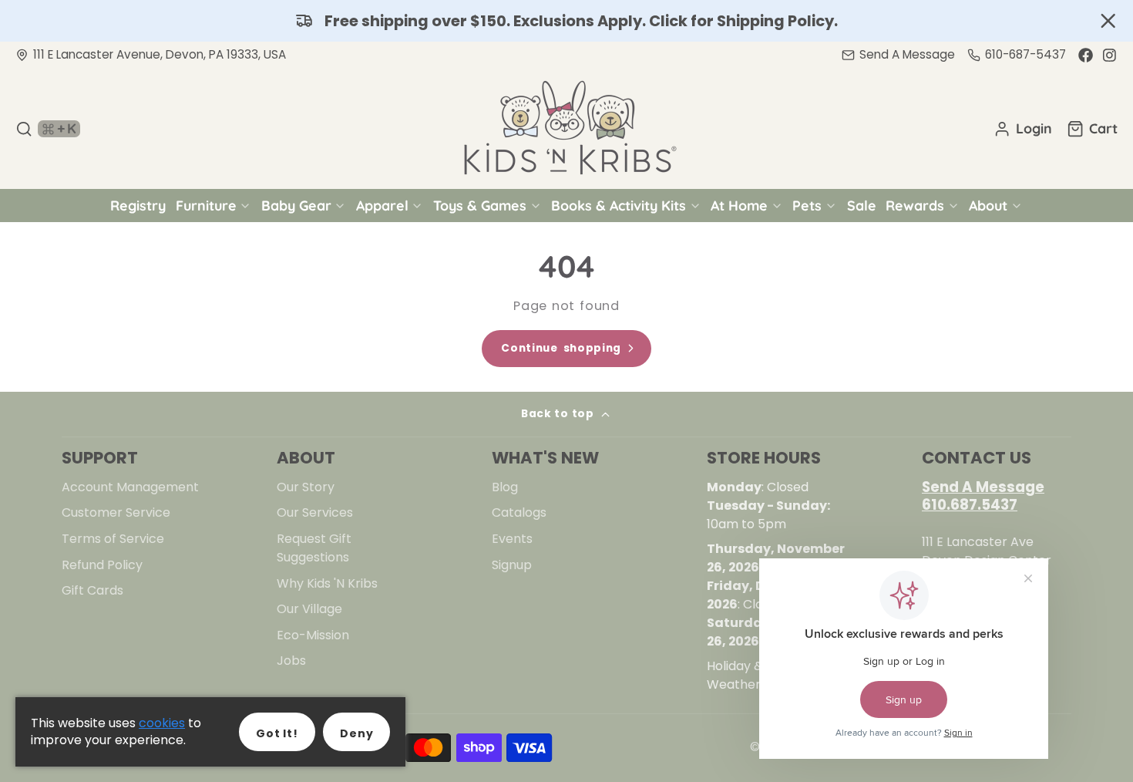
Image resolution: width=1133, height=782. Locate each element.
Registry (138, 205)
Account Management (130, 487)
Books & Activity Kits (618, 205)
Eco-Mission (313, 635)
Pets (807, 205)
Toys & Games (479, 205)
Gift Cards (92, 590)
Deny (356, 733)
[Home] (566, 128)
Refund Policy (102, 565)
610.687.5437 (969, 504)
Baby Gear (296, 205)
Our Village (309, 609)
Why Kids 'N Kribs (327, 583)
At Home (739, 205)
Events (512, 539)
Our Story (306, 487)
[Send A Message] (898, 55)
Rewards (915, 205)
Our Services (315, 512)
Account (1022, 128)
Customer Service (116, 512)
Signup (512, 565)
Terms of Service (113, 539)
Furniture (206, 205)
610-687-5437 (1025, 54)
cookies (162, 723)
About (988, 205)
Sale (861, 205)
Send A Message (983, 487)
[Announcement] (566, 21)
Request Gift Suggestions (314, 548)
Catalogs (519, 512)
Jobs (291, 660)
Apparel (382, 205)
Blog (505, 487)
